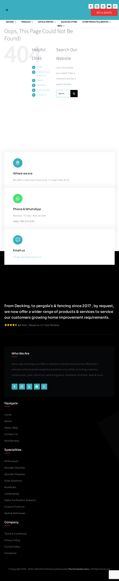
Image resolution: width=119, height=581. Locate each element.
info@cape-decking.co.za (27, 257)
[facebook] (91, 6)
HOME (40, 67)
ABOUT (40, 80)
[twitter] (103, 6)
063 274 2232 (27, 221)
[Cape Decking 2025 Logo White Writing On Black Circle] (48, 2)
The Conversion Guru (78, 569)
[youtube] (109, 6)
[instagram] (97, 6)
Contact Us (42, 94)
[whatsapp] (115, 6)
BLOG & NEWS (43, 90)
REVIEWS (41, 85)
